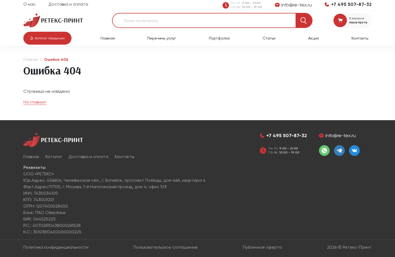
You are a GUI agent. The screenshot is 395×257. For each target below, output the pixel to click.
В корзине (356, 18)
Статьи (269, 38)
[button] (47, 38)
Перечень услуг (161, 38)
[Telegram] (339, 150)
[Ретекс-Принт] (53, 20)
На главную (34, 102)
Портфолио (219, 38)
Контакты (359, 38)
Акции (313, 38)
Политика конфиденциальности (55, 247)
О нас (29, 4)
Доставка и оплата (68, 4)
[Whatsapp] (324, 150)
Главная (107, 38)
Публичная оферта (262, 247)
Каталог (53, 156)
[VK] (354, 150)
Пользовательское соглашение (166, 247)
